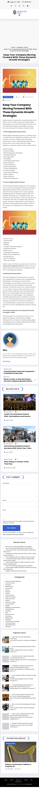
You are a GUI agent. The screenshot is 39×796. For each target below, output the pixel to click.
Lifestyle (7, 605)
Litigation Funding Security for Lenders (16, 571)
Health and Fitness (10, 597)
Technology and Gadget (12, 621)
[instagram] (23, 5)
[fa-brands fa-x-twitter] (15, 5)
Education (8, 584)
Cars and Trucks (10, 583)
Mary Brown (9, 412)
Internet (7, 600)
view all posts (6, 361)
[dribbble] (19, 5)
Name (4, 500)
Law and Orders (9, 604)
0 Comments (8, 100)
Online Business (9, 609)
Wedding (8, 626)
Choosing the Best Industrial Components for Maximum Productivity (19, 372)
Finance (7, 593)
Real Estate (8, 616)
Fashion (7, 590)
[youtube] (27, 5)
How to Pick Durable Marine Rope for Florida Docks (19, 548)
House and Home (10, 599)
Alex (19, 97)
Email (4, 510)
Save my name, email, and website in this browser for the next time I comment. (18, 522)
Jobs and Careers (10, 602)
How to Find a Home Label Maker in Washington (19, 546)
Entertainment (9, 586)
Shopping (8, 619)
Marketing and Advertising (12, 607)
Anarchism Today (11, 782)
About (6, 778)
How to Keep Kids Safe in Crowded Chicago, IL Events (20, 557)
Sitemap (26, 778)
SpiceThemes (29, 782)
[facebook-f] (11, 5)
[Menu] (19, 15)
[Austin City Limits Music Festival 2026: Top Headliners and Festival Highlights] (19, 402)
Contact (12, 778)
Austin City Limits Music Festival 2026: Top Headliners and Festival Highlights (17, 415)
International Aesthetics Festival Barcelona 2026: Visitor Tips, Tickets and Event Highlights (18, 447)
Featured (7, 591)
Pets (6, 612)
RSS (31, 778)
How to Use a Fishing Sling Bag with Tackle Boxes (19, 565)
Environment (8, 588)
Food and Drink (9, 595)
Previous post (8, 369)
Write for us (18, 778)
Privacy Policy (18, 780)
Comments (6, 483)
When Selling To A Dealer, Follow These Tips (16, 463)
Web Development (10, 625)
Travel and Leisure (10, 623)
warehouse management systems (13, 266)
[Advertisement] (19, 30)
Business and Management (13, 581)
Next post (6, 376)
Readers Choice (8, 97)
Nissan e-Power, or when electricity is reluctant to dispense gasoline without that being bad (18, 380)
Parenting (8, 611)
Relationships (9, 618)
